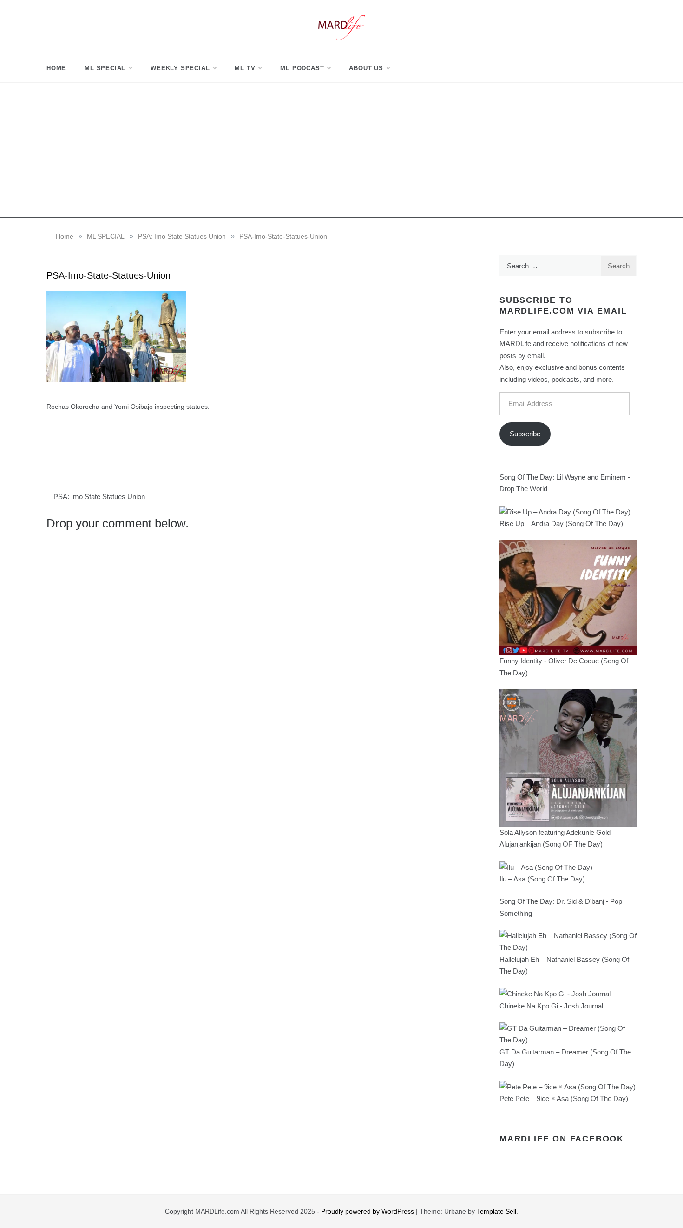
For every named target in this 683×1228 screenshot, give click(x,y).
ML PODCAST (302, 68)
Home (56, 68)
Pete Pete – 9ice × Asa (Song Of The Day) (563, 1098)
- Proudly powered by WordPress (366, 1211)
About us (366, 68)
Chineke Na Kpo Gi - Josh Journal (551, 1006)
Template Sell (496, 1211)
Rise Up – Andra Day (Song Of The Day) (561, 523)
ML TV (245, 68)
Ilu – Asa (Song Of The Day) (542, 879)
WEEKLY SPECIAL (180, 68)
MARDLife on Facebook (561, 1138)
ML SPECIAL (105, 68)
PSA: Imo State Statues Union (99, 497)
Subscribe (525, 434)
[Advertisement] (341, 152)
